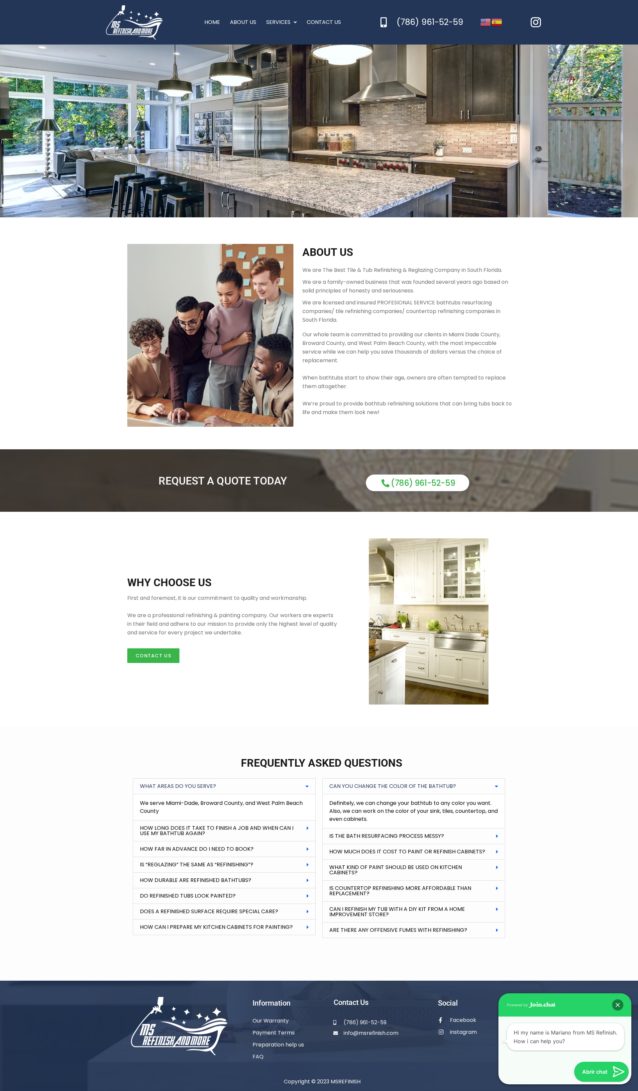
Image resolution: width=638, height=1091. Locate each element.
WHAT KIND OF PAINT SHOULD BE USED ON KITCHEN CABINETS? (395, 869)
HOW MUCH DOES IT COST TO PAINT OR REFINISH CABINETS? (407, 851)
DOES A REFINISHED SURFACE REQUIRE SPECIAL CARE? (209, 911)
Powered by (518, 1005)
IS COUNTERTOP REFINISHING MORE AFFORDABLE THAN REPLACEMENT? (400, 890)
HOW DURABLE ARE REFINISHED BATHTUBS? (195, 880)
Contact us (324, 22)
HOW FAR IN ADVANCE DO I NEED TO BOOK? (197, 849)
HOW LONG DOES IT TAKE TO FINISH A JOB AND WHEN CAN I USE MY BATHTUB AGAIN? (216, 830)
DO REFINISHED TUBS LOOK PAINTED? (188, 896)
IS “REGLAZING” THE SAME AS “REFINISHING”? (196, 864)
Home (212, 22)
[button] (224, 786)
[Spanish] (497, 22)
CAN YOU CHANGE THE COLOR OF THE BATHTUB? (392, 786)
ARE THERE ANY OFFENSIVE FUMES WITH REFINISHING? (398, 930)
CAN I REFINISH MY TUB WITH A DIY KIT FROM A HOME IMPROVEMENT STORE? (397, 911)
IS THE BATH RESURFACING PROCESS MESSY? (386, 836)
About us (243, 22)
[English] (485, 22)
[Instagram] (536, 22)
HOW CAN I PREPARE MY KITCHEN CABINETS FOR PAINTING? (216, 927)
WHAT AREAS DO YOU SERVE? (178, 786)
